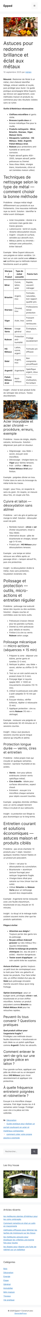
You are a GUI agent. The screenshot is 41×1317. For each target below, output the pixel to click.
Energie (6, 1276)
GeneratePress (20, 1313)
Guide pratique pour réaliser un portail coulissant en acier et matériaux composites (19, 1127)
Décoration (11, 1120)
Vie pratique (8, 1300)
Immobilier (8, 1288)
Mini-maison (9, 1292)
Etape (6, 1280)
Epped (7, 5)
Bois (5, 1269)
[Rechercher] (34, 1151)
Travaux (7, 1296)
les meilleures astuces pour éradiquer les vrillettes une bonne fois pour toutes (18, 1240)
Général (7, 1284)
